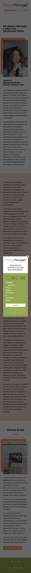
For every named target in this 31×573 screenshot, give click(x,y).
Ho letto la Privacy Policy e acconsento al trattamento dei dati (10, 292)
